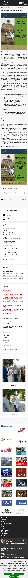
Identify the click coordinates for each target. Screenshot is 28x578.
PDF (16, 192)
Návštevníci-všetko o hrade (11, 273)
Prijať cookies (8, 574)
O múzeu (3, 519)
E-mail (4, 261)
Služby (3, 526)
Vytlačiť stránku (7, 199)
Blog (2, 528)
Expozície (3, 525)
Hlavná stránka (4, 7)
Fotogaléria (4, 532)
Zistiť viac (14, 385)
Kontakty (3, 535)
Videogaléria (4, 533)
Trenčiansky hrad (5, 518)
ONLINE (24, 130)
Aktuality (11, 7)
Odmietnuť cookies (19, 574)
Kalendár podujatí (6, 523)
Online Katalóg (5, 530)
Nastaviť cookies (14, 576)
